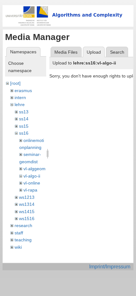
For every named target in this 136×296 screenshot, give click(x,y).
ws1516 (26, 218)
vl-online (31, 182)
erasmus (23, 90)
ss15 (23, 126)
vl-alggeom (34, 168)
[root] (15, 83)
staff (19, 232)
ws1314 (26, 204)
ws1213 (26, 197)
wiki (18, 247)
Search (117, 52)
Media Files (65, 52)
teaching (23, 239)
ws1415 (26, 211)
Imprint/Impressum (109, 266)
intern (20, 97)
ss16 (23, 133)
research (23, 225)
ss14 (23, 118)
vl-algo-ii (31, 175)
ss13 (23, 111)
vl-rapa (30, 189)
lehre (20, 104)
